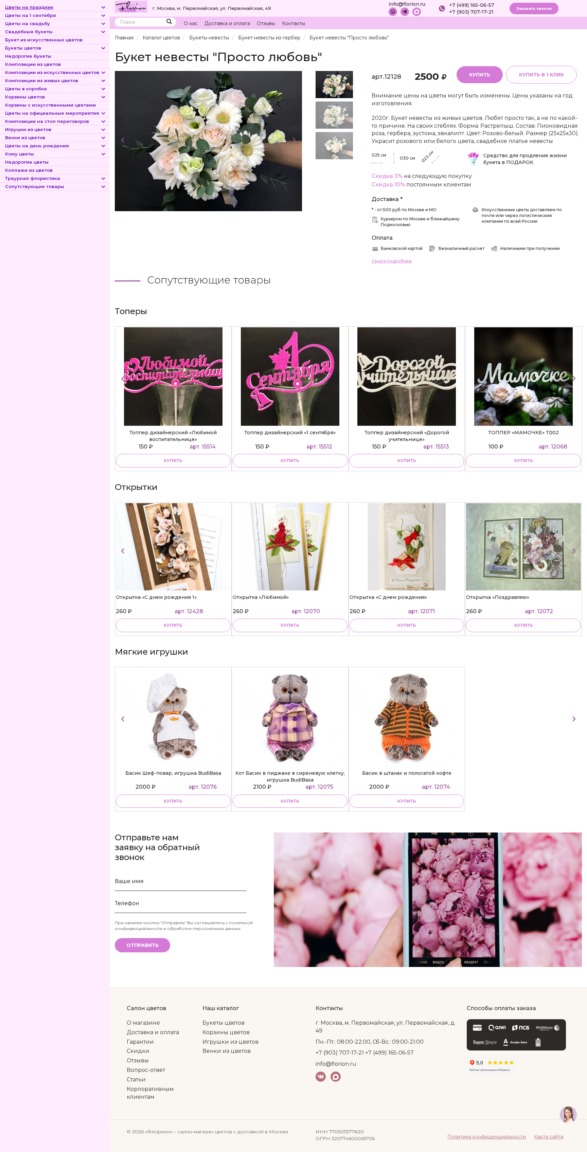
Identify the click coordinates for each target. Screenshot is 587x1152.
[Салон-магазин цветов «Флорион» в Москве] (131, 6)
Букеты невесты (209, 38)
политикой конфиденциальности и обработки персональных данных (184, 925)
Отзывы (266, 23)
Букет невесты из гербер (269, 38)
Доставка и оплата (227, 23)
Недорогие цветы (27, 162)
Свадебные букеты (29, 31)
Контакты (293, 23)
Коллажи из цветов (29, 170)
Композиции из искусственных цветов (52, 72)
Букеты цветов (23, 48)
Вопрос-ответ (146, 1070)
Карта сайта (548, 1137)
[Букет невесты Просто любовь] (208, 141)
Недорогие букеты (28, 56)
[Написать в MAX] (416, 11)
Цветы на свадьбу (27, 23)
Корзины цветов (25, 96)
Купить (479, 75)
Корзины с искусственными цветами (50, 105)
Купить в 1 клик (541, 75)
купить (173, 460)
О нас (191, 23)
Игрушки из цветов (28, 129)
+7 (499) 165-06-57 (471, 5)
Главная (124, 38)
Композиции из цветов (33, 64)
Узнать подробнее (392, 260)
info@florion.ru (407, 4)
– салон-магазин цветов (203, 1132)
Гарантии (140, 1042)
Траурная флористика (32, 178)
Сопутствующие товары (34, 186)
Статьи (136, 1079)
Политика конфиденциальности (486, 1137)
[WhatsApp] (393, 11)
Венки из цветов (25, 137)
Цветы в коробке (26, 88)
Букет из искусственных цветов (44, 39)
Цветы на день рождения (37, 145)
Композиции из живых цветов (41, 80)
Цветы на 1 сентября (30, 15)
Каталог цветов (161, 38)
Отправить (142, 945)
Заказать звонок (534, 8)
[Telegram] (405, 11)
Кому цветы (19, 154)
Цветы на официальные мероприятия (52, 113)
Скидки (138, 1051)
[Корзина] (551, 24)
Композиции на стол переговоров (47, 121)
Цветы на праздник (29, 7)
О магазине (143, 1023)
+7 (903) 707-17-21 (471, 12)
